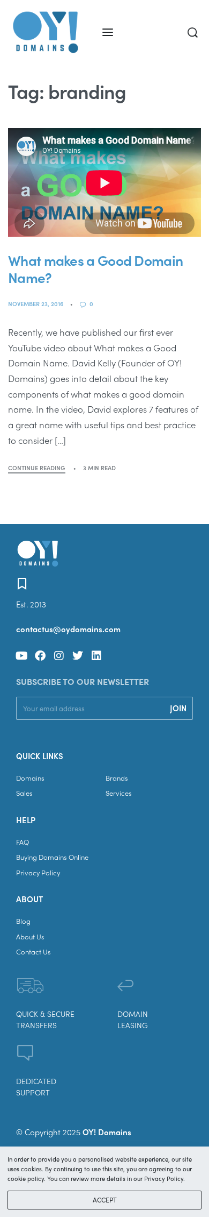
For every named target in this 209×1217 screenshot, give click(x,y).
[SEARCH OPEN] (192, 32)
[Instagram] (59, 655)
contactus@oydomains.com (68, 629)
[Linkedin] (96, 655)
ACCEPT (105, 1200)
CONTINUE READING (36, 468)
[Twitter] (77, 655)
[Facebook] (40, 655)
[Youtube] (21, 655)
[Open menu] (108, 32)
